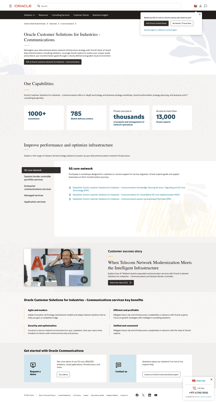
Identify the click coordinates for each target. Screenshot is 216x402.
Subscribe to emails (97, 395)
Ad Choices (77, 395)
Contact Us (124, 395)
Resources (43, 15)
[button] (10, 6)
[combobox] (108, 6)
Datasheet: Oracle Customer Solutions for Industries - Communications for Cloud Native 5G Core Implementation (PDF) (126, 194)
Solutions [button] (28, 15)
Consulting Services (61, 15)
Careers (85, 395)
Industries (53, 23)
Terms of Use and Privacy (47, 395)
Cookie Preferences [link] (64, 395)
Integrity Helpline (112, 395)
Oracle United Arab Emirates (35, 23)
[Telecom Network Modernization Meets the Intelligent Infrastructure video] (57, 267)
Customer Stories (81, 15)
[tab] (41, 170)
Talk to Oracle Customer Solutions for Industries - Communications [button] (53, 62)
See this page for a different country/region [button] (160, 30)
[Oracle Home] (23, 6)
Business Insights (100, 15)
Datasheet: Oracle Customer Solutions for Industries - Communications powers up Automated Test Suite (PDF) (122, 199)
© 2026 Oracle (29, 395)
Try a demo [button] (63, 374)
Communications (67, 23)
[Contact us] (205, 6)
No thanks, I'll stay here (182, 23)
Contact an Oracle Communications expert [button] (161, 374)
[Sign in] (200, 6)
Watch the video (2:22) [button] (119, 282)
